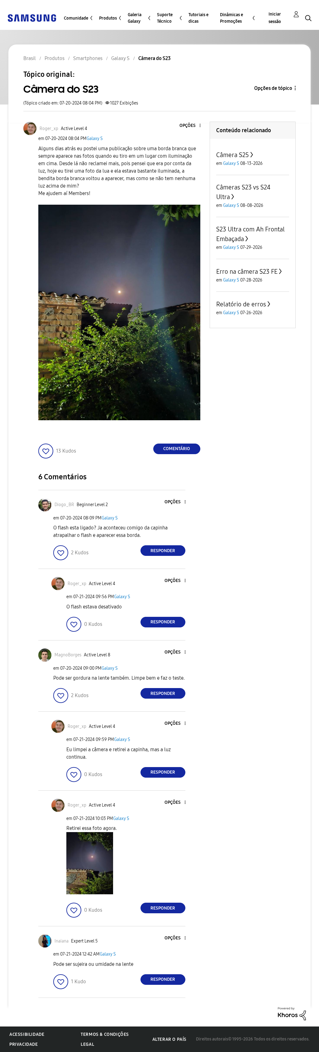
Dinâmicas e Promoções (231, 18)
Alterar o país (169, 1039)
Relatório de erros (241, 304)
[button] (189, 126)
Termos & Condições (105, 1034)
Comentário (176, 448)
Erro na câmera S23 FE (247, 271)
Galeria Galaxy (134, 18)
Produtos (108, 18)
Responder (162, 550)
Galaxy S (95, 138)
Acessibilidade (26, 1034)
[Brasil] (31, 18)
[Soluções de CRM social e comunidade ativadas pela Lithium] (292, 1013)
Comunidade (76, 18)
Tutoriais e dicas (198, 18)
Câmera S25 (232, 155)
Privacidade (23, 1044)
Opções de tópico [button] (273, 88)
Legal (87, 1044)
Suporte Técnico (165, 18)
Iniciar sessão (275, 18)
